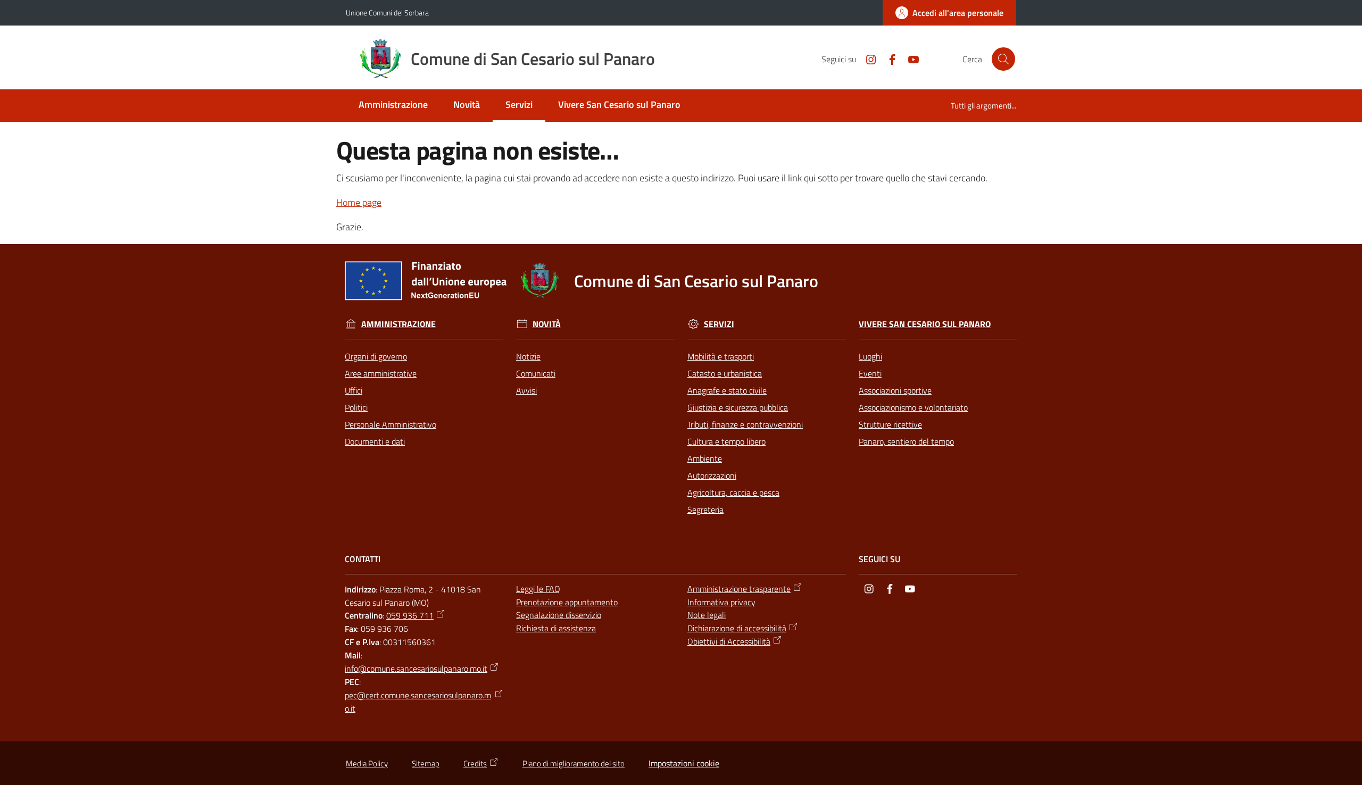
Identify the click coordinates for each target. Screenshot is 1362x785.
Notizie (528, 356)
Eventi (870, 373)
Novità (547, 324)
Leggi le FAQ (538, 588)
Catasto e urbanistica (724, 373)
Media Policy (367, 763)
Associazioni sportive (895, 390)
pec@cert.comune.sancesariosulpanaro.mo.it (418, 702)
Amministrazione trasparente (739, 588)
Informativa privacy (721, 602)
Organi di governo (376, 356)
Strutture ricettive (890, 424)
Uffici (353, 390)
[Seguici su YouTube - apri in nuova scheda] (909, 58)
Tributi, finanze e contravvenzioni (745, 424)
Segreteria (705, 509)
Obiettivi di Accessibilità (728, 641)
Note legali (706, 614)
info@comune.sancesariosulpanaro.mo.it (416, 668)
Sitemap (425, 763)
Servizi (719, 324)
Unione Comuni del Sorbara (387, 12)
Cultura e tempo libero (726, 441)
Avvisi (526, 390)
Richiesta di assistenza (556, 628)
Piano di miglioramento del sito (573, 763)
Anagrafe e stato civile (727, 390)
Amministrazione (398, 324)
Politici (356, 407)
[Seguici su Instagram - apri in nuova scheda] (866, 58)
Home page (358, 202)
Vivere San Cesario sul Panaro (925, 324)
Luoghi (870, 356)
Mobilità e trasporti (720, 356)
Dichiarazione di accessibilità (736, 628)
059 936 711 (410, 615)
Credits (475, 763)
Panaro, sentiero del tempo (906, 441)
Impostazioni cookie (684, 763)
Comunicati (535, 373)
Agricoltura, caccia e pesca (733, 492)
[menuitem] (393, 105)
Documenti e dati (375, 441)
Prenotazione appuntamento (567, 602)
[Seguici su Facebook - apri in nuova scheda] (888, 58)
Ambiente (704, 458)
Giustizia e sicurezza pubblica (737, 407)
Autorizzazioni (711, 475)
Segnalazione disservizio (558, 614)
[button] (1003, 59)
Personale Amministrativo (390, 424)
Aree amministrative (381, 373)
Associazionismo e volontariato (913, 407)
